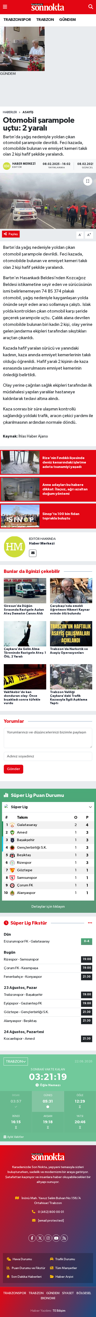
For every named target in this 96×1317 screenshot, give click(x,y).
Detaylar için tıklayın (48, 907)
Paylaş (13, 234)
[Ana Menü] (5, 7)
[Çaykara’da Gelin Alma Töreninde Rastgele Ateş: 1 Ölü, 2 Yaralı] (25, 634)
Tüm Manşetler (66, 1268)
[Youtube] (56, 1238)
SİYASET (68, 1293)
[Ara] (90, 7)
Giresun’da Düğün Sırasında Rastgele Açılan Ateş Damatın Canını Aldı (24, 609)
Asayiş (28, 112)
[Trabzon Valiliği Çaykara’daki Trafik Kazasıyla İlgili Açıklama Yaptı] (71, 677)
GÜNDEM (67, 20)
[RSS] (64, 1238)
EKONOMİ (48, 1298)
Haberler (10, 112)
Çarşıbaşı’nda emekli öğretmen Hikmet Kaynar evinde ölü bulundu (70, 609)
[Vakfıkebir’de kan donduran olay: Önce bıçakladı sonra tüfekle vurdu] (25, 677)
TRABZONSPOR (17, 20)
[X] (40, 1238)
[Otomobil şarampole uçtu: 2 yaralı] (48, 201)
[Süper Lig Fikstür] (90, 923)
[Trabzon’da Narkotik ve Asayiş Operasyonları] (71, 634)
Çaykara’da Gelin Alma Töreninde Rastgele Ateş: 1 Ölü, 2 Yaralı (25, 653)
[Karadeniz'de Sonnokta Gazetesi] (48, 7)
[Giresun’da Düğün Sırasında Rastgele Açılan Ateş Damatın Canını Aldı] (25, 590)
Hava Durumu (22, 1259)
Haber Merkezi (41, 543)
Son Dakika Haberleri (26, 1276)
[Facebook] (32, 1238)
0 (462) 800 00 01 (51, 1212)
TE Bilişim (58, 1310)
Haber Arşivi (64, 1276)
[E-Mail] (32, 553)
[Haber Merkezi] (14, 547)
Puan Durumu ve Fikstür (28, 1268)
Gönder (13, 769)
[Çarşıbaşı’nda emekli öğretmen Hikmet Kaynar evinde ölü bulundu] (71, 590)
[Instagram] (48, 1238)
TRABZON (45, 20)
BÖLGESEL (84, 1293)
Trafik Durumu (65, 1259)
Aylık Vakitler (15, 1137)
